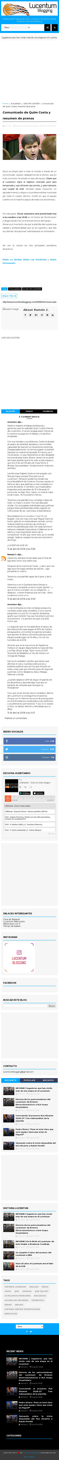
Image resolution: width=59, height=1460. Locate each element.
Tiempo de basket (12, 926)
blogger (10, 411)
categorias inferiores (18, 1296)
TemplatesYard (31, 1453)
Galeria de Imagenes (16, 1300)
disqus (29, 411)
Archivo (48, 1080)
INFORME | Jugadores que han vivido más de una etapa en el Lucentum (35, 1361)
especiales (11, 1314)
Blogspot (29, 1457)
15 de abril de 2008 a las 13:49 (21, 599)
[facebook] (27, 1331)
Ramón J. (12, 554)
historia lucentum (15, 1287)
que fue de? (42, 1291)
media (45, 1287)
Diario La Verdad (12, 259)
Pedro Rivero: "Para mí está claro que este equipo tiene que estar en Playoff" (34, 1132)
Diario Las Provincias (35, 259)
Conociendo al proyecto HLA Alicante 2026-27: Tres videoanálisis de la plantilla (34, 1118)
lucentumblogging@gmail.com (18, 1072)
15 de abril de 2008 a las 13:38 (21, 549)
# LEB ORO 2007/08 (32, 289)
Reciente (10, 1080)
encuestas (40, 1296)
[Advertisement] (29, 71)
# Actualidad (14, 289)
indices (19, 1305)
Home (5, 103)
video (8, 1291)
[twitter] (31, 1331)
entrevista (38, 1300)
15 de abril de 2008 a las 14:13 (21, 713)
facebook (48, 411)
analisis (33, 1287)
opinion (27, 1291)
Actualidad (15, 103)
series (8, 1305)
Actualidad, (34, 126)
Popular (29, 1080)
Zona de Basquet (11, 919)
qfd (17, 1291)
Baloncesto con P (11, 924)
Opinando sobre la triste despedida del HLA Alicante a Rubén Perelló (35, 1419)
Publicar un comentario (16, 718)
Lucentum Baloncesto (14, 921)
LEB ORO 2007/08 (31, 103)
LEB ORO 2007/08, (47, 126)
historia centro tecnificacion (22, 1309)
